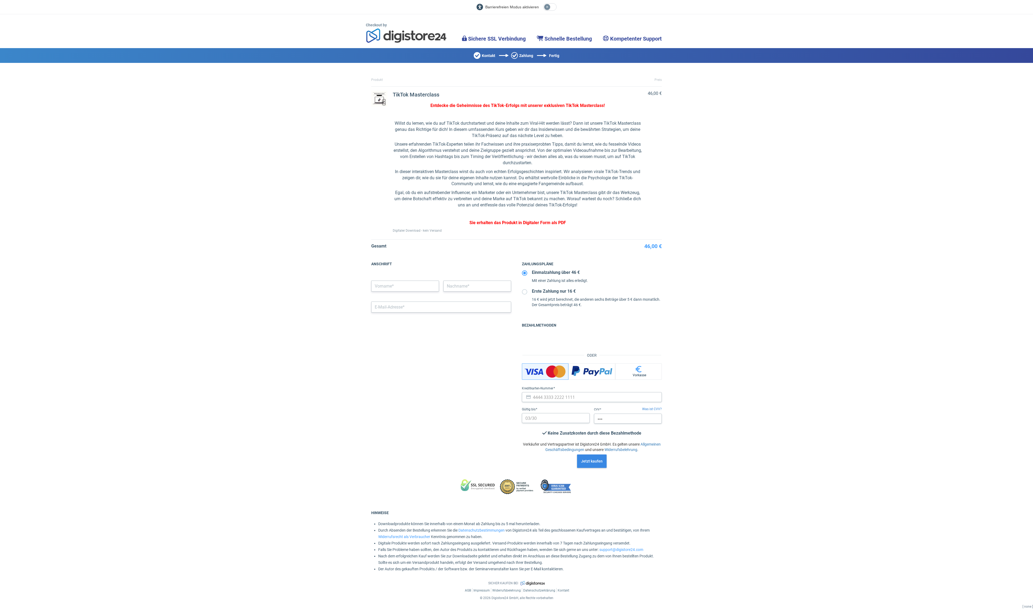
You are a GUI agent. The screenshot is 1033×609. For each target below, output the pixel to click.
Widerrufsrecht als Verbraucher (404, 537)
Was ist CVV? (652, 409)
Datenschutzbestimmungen (481, 530)
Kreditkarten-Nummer (538, 388)
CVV (597, 409)
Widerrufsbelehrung (620, 449)
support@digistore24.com (621, 549)
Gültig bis (529, 409)
